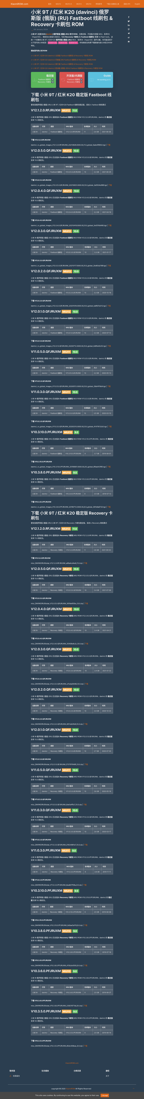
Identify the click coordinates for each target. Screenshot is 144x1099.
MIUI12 (58, 4)
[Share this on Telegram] (128, 33)
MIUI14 (88, 4)
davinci (49, 34)
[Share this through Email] (128, 42)
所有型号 (99, 4)
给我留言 (16, 1076)
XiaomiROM (70, 1089)
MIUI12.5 (68, 4)
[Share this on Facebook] (128, 17)
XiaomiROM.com (19, 4)
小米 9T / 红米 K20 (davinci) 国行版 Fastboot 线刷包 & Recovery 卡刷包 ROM (63, 64)
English (137, 4)
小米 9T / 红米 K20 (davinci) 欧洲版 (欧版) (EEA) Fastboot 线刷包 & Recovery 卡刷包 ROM (67, 68)
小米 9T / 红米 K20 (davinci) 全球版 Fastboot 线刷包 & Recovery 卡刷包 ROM (63, 56)
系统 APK (127, 4)
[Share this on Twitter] (128, 21)
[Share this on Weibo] (128, 37)
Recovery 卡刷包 (45, 82)
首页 (49, 4)
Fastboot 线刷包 (45, 79)
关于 (107, 1076)
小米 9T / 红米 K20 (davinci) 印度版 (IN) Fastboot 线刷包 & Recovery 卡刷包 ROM (64, 60)
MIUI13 (79, 4)
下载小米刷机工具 (113, 4)
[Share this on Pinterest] (128, 29)
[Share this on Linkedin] (128, 25)
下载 (108, 145)
